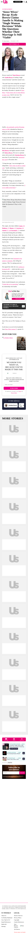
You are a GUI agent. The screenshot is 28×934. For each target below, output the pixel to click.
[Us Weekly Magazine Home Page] (5, 1)
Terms (20, 391)
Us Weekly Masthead (6, 917)
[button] (24, 2)
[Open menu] (2, 1)
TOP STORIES (13, 44)
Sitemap (3, 926)
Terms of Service (18, 915)
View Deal (18, 298)
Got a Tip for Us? (5, 920)
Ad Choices (17, 929)
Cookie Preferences (19, 922)
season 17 (11, 329)
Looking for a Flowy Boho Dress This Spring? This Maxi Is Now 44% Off (18, 295)
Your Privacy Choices (16, 926)
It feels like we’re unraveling (10, 284)
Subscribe (18, 1)
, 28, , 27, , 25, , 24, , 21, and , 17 (13, 228)
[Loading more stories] (14, 434)
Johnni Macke (6, 41)
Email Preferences (6, 922)
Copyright (16, 920)
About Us (3, 915)
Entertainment (7, 9)
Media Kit (4, 924)
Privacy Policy (14, 392)
